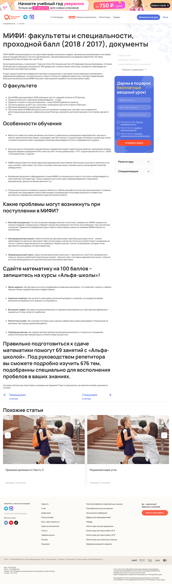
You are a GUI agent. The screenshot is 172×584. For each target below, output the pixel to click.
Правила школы (48, 535)
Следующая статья (89, 395)
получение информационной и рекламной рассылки (135, 135)
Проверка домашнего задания (99, 544)
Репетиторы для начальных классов (101, 539)
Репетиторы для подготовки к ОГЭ (100, 535)
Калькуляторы (47, 517)
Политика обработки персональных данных (104, 504)
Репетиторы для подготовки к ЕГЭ (100, 530)
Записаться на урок (148, 17)
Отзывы (44, 539)
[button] (164, 435)
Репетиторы (104, 17)
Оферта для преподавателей (98, 517)
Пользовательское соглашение (99, 508)
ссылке (6, 387)
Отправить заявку (134, 142)
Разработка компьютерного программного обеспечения (34, 571)
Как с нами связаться (50, 522)
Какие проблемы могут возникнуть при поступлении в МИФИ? (134, 65)
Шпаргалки (46, 513)
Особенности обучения (129, 59)
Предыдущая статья (17, 395)
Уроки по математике (50, 526)
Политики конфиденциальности (132, 123)
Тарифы (116, 17)
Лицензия (45, 544)
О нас (43, 508)
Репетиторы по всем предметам (99, 526)
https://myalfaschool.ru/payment (124, 574)
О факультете (124, 55)
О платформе (57, 17)
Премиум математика (82, 17)
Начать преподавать (155, 512)
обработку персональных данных (131, 129)
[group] (44, 451)
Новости (44, 504)
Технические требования (96, 513)
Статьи (44, 530)
